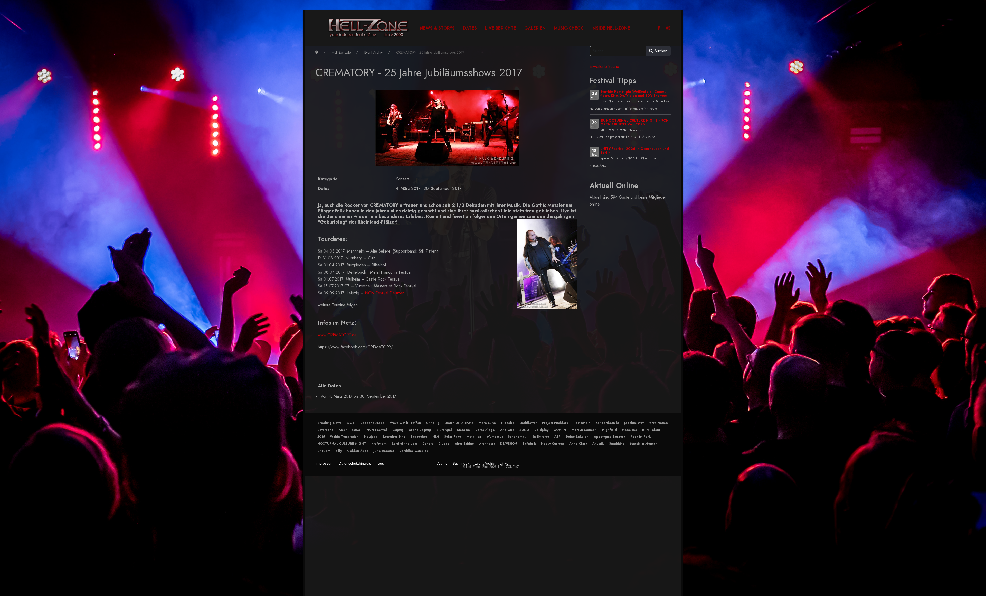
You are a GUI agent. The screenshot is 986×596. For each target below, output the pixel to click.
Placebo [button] (507, 423)
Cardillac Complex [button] (413, 451)
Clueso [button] (443, 443)
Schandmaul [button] (517, 436)
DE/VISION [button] (508, 443)
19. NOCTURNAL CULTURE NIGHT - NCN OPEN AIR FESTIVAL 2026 (634, 122)
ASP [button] (557, 436)
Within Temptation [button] (344, 436)
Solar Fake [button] (452, 436)
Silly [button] (339, 451)
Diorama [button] (463, 429)
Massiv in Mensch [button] (644, 443)
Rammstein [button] (582, 423)
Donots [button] (427, 443)
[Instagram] (668, 28)
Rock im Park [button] (640, 436)
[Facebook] (658, 28)
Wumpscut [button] (495, 436)
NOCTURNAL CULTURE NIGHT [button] (341, 443)
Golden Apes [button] (357, 451)
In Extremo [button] (541, 436)
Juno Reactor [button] (384, 451)
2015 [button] (321, 436)
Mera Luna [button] (487, 423)
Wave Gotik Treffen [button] (405, 423)
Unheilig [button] (432, 423)
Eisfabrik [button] (529, 443)
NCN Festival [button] (377, 429)
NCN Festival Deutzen (384, 293)
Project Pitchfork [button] (555, 423)
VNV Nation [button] (658, 423)
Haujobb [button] (371, 436)
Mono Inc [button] (629, 429)
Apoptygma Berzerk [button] (609, 436)
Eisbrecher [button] (419, 436)
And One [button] (507, 429)
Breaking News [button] (329, 423)
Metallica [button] (474, 436)
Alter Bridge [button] (464, 443)
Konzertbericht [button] (607, 423)
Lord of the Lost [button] (404, 443)
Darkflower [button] (528, 423)
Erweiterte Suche (604, 66)
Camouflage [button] (485, 429)
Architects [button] (487, 443)
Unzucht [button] (323, 451)
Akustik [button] (598, 443)
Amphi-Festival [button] (350, 429)
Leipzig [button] (398, 429)
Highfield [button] (609, 429)
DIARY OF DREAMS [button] (459, 423)
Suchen (660, 51)
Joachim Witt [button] (634, 423)
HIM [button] (436, 436)
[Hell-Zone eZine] (369, 28)
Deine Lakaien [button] (577, 436)
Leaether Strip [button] (394, 436)
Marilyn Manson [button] (584, 429)
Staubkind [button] (617, 443)
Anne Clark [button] (578, 443)
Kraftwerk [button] (378, 443)
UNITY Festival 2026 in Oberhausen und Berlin (634, 150)
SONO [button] (524, 429)
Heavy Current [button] (552, 443)
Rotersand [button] (325, 429)
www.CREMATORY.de (337, 335)
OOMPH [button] (560, 429)
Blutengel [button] (444, 429)
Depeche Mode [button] (372, 423)
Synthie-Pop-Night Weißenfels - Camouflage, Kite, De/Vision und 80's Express (633, 93)
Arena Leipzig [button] (420, 429)
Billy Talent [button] (651, 429)
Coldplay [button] (541, 429)
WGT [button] (350, 423)
